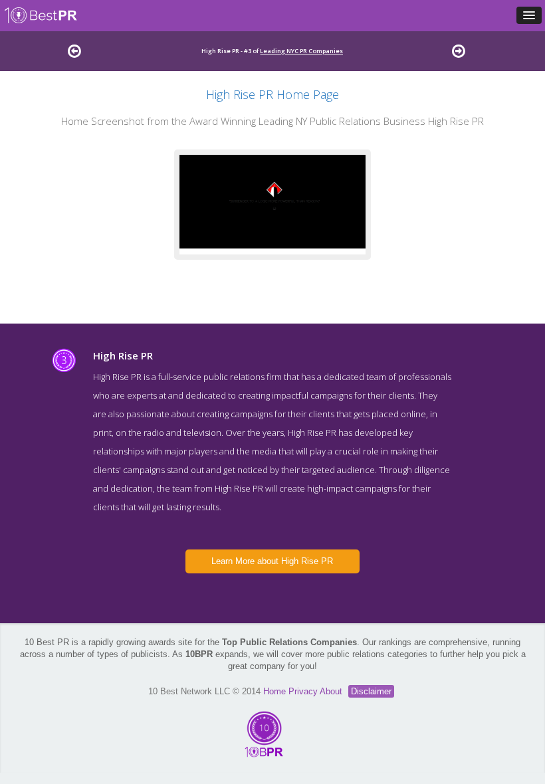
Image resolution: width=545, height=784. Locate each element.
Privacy (304, 691)
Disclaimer (371, 691)
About (332, 691)
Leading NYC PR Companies (301, 51)
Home (275, 691)
